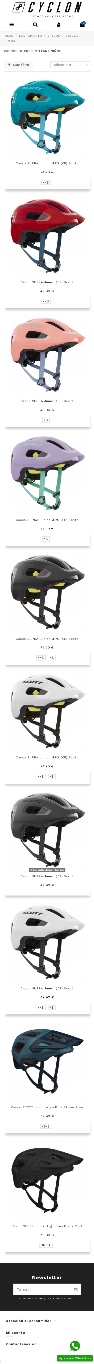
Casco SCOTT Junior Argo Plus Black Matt (47, 1226)
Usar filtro (20, 65)
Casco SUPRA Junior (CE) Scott (47, 282)
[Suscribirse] (76, 1289)
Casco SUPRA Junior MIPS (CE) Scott (47, 163)
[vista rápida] (86, 82)
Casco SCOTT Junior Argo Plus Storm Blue (47, 1107)
